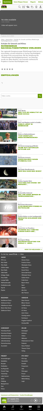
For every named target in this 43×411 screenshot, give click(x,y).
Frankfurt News (26, 262)
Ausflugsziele (5, 368)
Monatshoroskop (6, 338)
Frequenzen (25, 366)
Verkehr (25, 298)
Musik (12, 409)
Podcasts (24, 343)
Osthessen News (6, 303)
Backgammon (5, 383)
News (24, 257)
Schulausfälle (25, 323)
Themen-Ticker (26, 348)
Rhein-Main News (6, 308)
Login (23, 381)
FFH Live (3, 260)
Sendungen (25, 330)
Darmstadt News (26, 272)
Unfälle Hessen (26, 305)
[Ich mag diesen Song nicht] (39, 400)
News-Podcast (26, 346)
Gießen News (25, 277)
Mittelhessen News (6, 305)
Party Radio (4, 277)
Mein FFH (40, 6)
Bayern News (25, 282)
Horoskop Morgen (6, 333)
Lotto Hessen (5, 376)
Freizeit (4, 356)
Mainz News (25, 267)
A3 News (24, 308)
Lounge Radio (5, 280)
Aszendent (4, 346)
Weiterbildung (26, 378)
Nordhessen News (6, 300)
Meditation (4, 366)
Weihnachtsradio (5, 282)
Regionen (4, 298)
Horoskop (5, 328)
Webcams (24, 338)
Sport (23, 285)
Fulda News (25, 280)
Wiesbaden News (26, 265)
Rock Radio (4, 270)
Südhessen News (6, 310)
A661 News (25, 313)
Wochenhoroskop (6, 336)
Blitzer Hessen (26, 303)
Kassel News (25, 270)
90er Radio (4, 265)
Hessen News (25, 260)
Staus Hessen (25, 300)
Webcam (36, 6)
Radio (3, 257)
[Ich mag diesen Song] (32, 400)
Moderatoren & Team (28, 341)
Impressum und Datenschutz (10, 395)
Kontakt (24, 363)
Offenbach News (26, 275)
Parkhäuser (25, 318)
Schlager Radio (5, 275)
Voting (23, 351)
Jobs (23, 368)
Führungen (25, 371)
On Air (24, 328)
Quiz (2, 386)
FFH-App (24, 358)
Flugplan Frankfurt (27, 320)
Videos (23, 336)
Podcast (21, 409)
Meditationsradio (6, 285)
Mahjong (3, 381)
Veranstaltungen (5, 358)
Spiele (2, 378)
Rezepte (3, 363)
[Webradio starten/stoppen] (35, 400)
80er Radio (4, 262)
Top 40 (3, 287)
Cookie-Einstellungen (26, 395)
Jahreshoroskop (5, 341)
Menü (38, 409)
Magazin (33, 2)
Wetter (32, 6)
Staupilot (27, 6)
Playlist (23, 6)
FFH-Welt (25, 356)
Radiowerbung (26, 376)
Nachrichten (7, 2)
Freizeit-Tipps (5, 371)
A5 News (24, 310)
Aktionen (24, 333)
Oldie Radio (4, 272)
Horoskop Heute (5, 330)
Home (4, 409)
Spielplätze (4, 361)
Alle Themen (25, 292)
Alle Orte (24, 290)
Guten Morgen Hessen (21, 2)
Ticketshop (4, 373)
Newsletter (25, 361)
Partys (3, 389)
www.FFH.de (13, 254)
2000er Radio (5, 267)
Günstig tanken (26, 315)
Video (2, 39)
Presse (23, 373)
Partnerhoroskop (6, 343)
